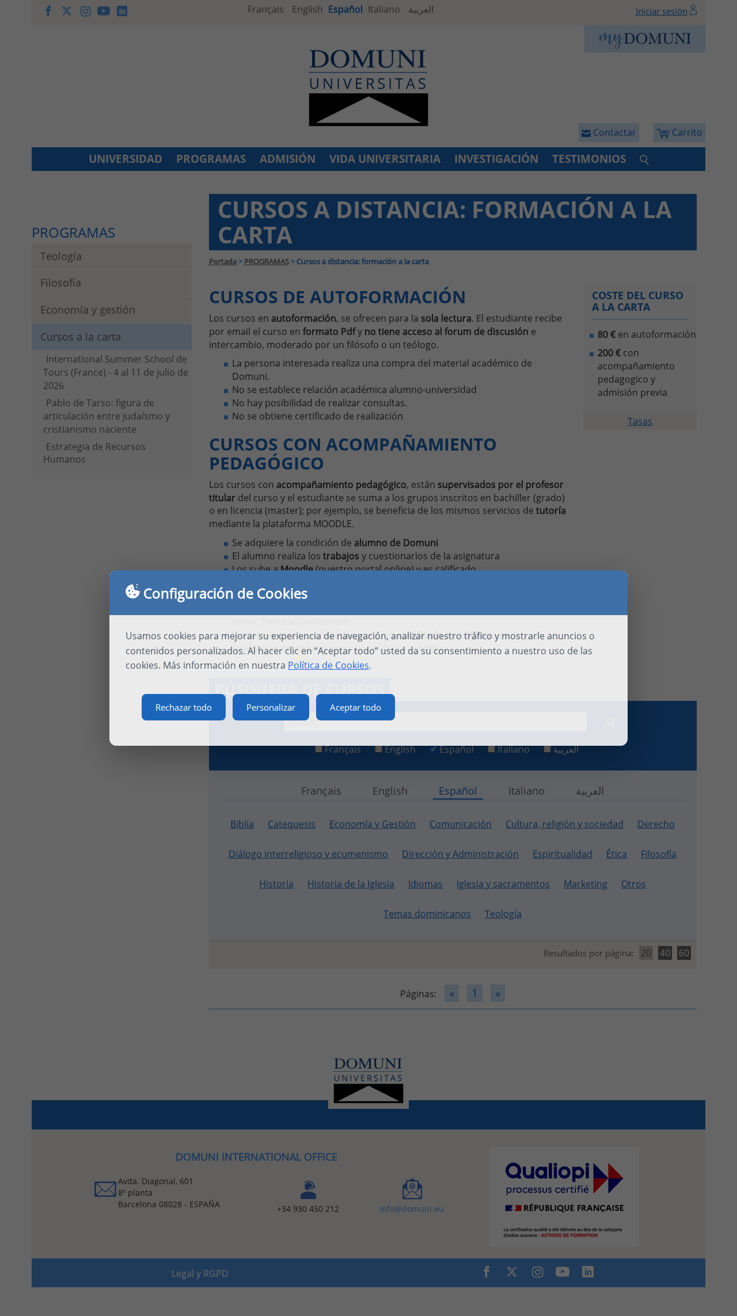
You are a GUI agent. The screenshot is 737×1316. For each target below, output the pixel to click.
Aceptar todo (355, 707)
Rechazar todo (183, 707)
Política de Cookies (328, 665)
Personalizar (270, 707)
